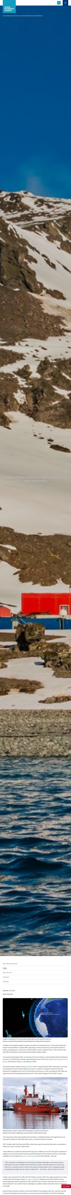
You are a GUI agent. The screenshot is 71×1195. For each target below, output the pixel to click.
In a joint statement (32, 1179)
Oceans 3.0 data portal (28, 1156)
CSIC (9, 1059)
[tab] (35, 964)
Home (4, 15)
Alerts (67, 1186)
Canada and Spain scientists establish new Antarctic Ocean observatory (24, 15)
